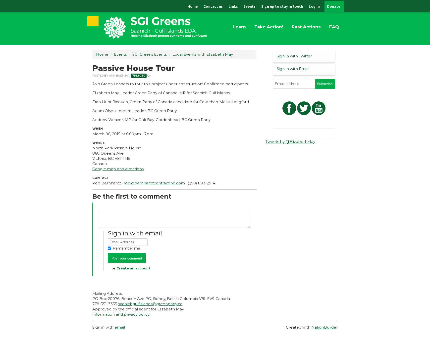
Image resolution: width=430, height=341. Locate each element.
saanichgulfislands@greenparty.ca (150, 303)
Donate (333, 6)
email (119, 327)
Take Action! (268, 26)
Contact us (213, 6)
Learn (239, 26)
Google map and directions (118, 169)
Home (193, 6)
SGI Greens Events (149, 54)
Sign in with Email (293, 68)
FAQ (334, 26)
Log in (314, 6)
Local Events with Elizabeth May (202, 54)
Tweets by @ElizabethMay (290, 141)
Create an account (133, 268)
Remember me (126, 248)
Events (250, 6)
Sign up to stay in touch (282, 6)
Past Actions (306, 26)
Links (233, 6)
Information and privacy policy (120, 314)
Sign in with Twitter (294, 56)
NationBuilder (324, 327)
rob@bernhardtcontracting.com (154, 183)
